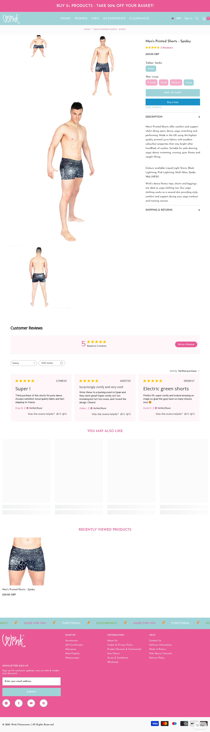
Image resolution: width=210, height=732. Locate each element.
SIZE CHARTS (153, 107)
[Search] (197, 18)
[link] (26, 507)
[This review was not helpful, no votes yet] (63, 414)
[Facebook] (19, 703)
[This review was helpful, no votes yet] (58, 414)
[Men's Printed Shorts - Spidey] (26, 562)
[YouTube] (31, 703)
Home (87, 29)
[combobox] (23, 363)
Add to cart (173, 93)
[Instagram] (6, 703)
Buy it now (172, 102)
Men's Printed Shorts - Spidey (18, 589)
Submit (31, 692)
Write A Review (186, 344)
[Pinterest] (44, 703)
